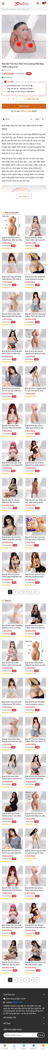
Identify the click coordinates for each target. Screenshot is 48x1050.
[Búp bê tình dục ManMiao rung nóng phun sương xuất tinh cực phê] (35, 263)
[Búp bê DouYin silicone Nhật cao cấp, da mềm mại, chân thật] (12, 488)
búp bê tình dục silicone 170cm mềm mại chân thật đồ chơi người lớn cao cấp (35, 627)
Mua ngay (24, 106)
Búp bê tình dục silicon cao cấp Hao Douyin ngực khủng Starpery (35, 964)
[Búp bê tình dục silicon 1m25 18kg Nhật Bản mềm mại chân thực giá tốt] (12, 562)
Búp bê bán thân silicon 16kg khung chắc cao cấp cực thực (12, 240)
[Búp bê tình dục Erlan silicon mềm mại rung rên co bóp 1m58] (35, 225)
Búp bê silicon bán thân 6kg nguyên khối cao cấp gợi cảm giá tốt (11, 316)
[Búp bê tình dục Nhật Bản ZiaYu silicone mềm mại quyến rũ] (12, 339)
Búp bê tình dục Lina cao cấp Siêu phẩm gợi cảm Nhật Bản (34, 576)
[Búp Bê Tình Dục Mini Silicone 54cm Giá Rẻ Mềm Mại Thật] (12, 413)
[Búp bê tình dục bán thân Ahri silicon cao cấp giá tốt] (12, 451)
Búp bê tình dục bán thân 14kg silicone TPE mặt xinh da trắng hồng (12, 279)
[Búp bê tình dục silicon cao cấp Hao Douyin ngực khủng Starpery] (35, 950)
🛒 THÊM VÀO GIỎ (31, 99)
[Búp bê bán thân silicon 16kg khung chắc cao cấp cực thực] (12, 225)
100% (37, 119)
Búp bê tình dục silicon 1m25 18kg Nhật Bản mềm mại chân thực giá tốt (12, 576)
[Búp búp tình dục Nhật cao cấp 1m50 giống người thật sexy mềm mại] (35, 488)
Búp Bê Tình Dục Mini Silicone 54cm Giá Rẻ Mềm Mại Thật (12, 427)
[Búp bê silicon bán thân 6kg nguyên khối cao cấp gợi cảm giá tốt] (12, 302)
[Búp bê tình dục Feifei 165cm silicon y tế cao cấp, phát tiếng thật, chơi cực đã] (12, 764)
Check (40, 1035)
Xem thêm (23, 196)
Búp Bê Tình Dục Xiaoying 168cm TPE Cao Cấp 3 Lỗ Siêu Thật (35, 316)
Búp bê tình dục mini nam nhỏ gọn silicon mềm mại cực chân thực (35, 539)
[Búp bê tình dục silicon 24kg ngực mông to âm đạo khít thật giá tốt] (35, 413)
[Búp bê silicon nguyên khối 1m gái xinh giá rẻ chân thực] (35, 376)
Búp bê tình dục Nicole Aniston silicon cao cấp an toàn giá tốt (12, 815)
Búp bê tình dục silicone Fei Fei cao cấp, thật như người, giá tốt (11, 390)
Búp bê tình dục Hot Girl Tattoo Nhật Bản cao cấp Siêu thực (11, 539)
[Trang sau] (37, 592)
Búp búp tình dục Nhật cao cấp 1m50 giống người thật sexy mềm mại (35, 502)
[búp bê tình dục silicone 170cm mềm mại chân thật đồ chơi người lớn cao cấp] (35, 613)
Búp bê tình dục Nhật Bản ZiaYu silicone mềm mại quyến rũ (12, 353)
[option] (24, 37)
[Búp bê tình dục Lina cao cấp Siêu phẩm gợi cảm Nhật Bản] (35, 562)
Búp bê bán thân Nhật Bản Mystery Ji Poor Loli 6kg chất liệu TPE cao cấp (12, 627)
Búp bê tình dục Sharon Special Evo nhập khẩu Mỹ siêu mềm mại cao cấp (35, 465)
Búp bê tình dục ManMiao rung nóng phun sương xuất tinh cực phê (35, 279)
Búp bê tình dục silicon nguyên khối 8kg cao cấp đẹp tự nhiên (35, 353)
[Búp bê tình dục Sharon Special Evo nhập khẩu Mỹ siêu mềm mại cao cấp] (35, 451)
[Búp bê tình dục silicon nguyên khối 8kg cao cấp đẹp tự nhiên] (35, 339)
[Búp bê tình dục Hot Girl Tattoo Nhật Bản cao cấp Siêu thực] (12, 525)
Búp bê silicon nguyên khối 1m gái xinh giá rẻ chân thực (35, 390)
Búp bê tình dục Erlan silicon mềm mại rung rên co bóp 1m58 (35, 240)
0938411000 (26, 111)
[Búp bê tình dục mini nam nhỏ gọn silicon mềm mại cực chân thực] (35, 525)
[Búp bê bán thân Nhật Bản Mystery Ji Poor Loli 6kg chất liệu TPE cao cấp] (12, 613)
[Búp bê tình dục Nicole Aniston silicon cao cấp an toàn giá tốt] (12, 801)
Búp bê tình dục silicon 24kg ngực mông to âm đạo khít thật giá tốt (34, 427)
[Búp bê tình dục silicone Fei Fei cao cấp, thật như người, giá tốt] (12, 376)
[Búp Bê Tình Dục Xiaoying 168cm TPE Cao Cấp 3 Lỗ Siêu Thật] (35, 302)
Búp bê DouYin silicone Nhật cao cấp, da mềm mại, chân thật (11, 502)
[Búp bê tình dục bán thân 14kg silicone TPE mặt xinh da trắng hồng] (12, 263)
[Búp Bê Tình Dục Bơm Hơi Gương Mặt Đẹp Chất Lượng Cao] (24, 37)
